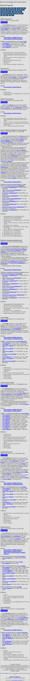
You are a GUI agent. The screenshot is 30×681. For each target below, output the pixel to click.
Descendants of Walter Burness (13, 37)
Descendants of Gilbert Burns (12, 411)
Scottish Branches (5, 11)
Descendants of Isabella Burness (13, 338)
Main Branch (20, 10)
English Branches (17, 11)
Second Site (20, 680)
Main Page (3, 8)
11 (27, 177)
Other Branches (5, 13)
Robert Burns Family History (8, 10)
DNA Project (4, 15)
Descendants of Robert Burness (13, 39)
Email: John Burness (15, 676)
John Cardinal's (14, 680)
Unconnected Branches (16, 13)
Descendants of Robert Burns (12, 87)
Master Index (12, 8)
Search (11, 15)
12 (17, 209)
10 (16, 172)
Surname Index (21, 8)
